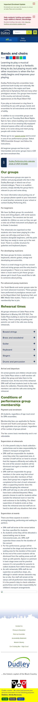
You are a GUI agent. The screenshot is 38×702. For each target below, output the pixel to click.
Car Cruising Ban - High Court (19, 646)
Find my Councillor (19, 634)
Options (20, 699)
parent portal (20, 136)
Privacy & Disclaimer (19, 630)
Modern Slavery (19, 642)
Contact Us (19, 626)
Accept (5, 699)
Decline (12, 699)
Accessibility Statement (19, 638)
